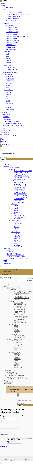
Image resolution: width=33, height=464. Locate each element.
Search (3, 159)
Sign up (31, 278)
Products (4, 5)
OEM (3, 128)
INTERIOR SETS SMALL (13, 18)
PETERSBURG (10, 81)
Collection (7, 51)
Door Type (7, 65)
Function (7, 9)
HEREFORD (9, 103)
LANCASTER (10, 109)
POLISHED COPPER (12, 42)
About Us (4, 3)
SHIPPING (6, 117)
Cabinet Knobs (8, 90)
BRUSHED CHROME (12, 29)
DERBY (8, 101)
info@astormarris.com (14, 443)
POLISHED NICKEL (12, 38)
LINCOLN (9, 96)
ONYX (8, 58)
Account (2, 143)
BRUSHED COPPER (12, 32)
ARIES (7, 54)
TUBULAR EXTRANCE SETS (14, 12)
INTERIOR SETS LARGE (13, 16)
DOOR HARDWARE (9, 7)
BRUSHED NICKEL (12, 27)
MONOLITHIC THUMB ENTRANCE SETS (19, 14)
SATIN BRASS (10, 25)
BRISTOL (8, 107)
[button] (10, 386)
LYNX (7, 87)
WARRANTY (7, 114)
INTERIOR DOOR (11, 69)
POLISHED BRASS (11, 34)
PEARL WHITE (10, 47)
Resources (4, 112)
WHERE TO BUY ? (8, 119)
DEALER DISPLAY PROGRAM (12, 123)
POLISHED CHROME (12, 40)
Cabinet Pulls (8, 74)
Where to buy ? (5, 446)
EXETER (8, 94)
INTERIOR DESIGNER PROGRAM (13, 125)
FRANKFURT (10, 79)
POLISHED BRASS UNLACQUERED (17, 36)
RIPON (8, 105)
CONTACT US (5, 130)
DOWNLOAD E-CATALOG (11, 121)
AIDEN (8, 56)
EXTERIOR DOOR (11, 67)
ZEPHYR (8, 60)
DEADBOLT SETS (11, 20)
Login (30, 280)
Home (2, 139)
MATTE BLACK (10, 45)
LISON (8, 85)
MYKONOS (9, 76)
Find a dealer (5, 132)
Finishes (6, 23)
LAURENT (9, 62)
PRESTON (9, 98)
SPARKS (8, 83)
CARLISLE (9, 92)
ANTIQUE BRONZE (12, 49)
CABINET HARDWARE (10, 72)
